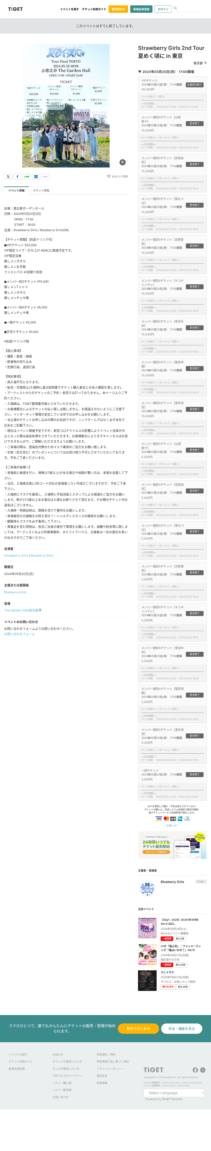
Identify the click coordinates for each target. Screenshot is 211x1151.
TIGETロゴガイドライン (67, 1075)
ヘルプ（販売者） (63, 1089)
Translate (176, 1099)
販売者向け (118, 9)
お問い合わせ (61, 1097)
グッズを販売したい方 (66, 1068)
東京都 (198, 63)
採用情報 (102, 1082)
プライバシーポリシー (110, 1068)
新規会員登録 (141, 9)
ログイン (163, 9)
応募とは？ (172, 825)
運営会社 (102, 1075)
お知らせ (58, 1054)
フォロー (201, 881)
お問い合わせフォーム (19, 634)
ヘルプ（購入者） (63, 1082)
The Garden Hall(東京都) (21, 610)
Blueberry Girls (42, 555)
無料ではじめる (138, 1029)
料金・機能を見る (182, 1029)
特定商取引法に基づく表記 (113, 1061)
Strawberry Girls (16, 555)
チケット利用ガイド (94, 9)
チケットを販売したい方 (67, 1061)
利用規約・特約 (106, 1054)
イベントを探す (69, 9)
